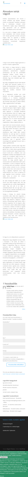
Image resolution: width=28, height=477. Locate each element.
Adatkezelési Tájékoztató (9, 430)
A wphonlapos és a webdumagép (11, 426)
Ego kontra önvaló (7, 383)
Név (4, 338)
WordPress (22, 449)
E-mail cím (6, 344)
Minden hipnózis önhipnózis (10, 387)
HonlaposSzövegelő (7, 423)
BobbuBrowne (6, 408)
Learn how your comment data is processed (14, 374)
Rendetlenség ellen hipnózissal (10, 385)
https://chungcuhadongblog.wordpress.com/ (14, 400)
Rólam (5, 402)
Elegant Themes (11, 449)
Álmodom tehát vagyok (15, 411)
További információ (16, 455)
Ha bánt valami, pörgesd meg (10, 392)
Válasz (23, 309)
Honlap (4, 350)
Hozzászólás (6, 322)
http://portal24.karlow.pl (9, 398)
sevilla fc (5, 404)
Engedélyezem (4, 457)
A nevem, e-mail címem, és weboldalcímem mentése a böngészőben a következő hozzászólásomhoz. (13, 359)
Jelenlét (5, 389)
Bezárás (2, 476)
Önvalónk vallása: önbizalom (18, 408)
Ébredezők (18, 398)
